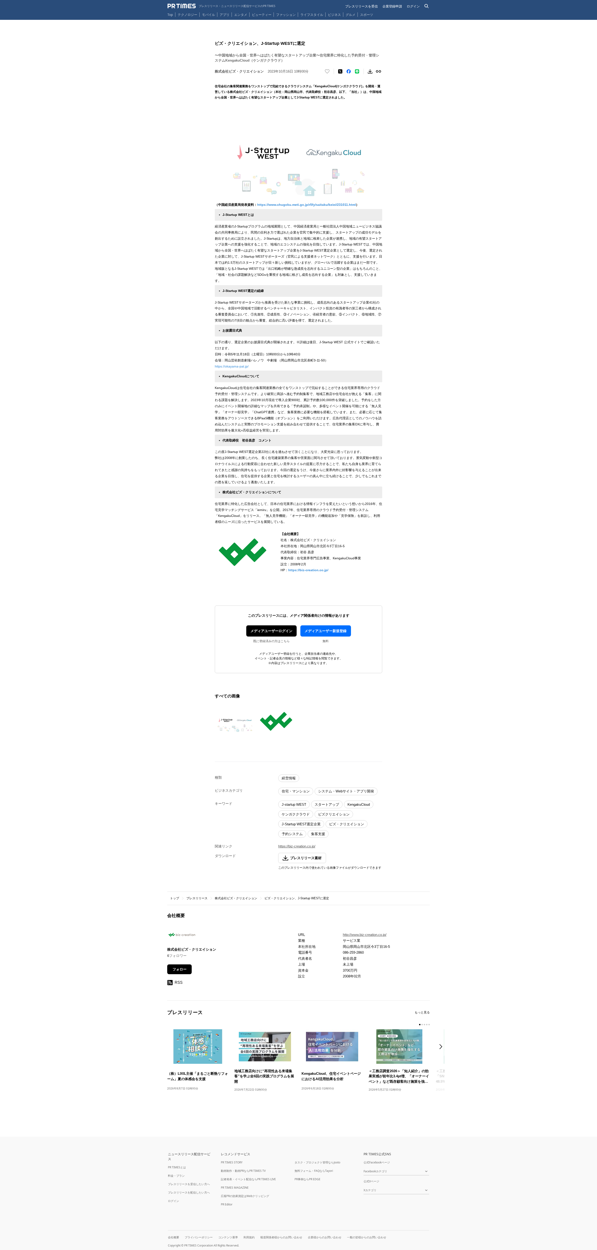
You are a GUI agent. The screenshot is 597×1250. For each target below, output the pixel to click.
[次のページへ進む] (442, 1047)
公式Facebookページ (377, 1162)
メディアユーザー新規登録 (326, 631)
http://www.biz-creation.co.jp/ (364, 935)
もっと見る (422, 1012)
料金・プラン (176, 1176)
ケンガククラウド (296, 814)
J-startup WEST (294, 804)
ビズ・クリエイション (346, 824)
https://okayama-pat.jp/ (232, 366)
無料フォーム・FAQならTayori (314, 1171)
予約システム (292, 834)
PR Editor (227, 1204)
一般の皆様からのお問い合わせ (366, 1237)
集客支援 (318, 834)
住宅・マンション (296, 791)
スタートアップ (327, 804)
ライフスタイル (311, 14)
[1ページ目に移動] (419, 1024)
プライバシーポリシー (199, 1237)
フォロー (180, 969)
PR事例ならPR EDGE (307, 1179)
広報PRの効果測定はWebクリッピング (245, 1196)
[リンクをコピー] (378, 71)
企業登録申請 (392, 6)
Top (170, 14)
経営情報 (289, 778)
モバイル (208, 14)
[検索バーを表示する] (426, 6)
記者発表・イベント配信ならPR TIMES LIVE (248, 1179)
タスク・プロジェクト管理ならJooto (317, 1162)
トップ (174, 898)
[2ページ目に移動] (422, 1024)
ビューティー (261, 14)
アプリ (224, 14)
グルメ (350, 14)
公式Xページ (371, 1181)
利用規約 (249, 1237)
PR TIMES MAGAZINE (235, 1188)
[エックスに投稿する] (340, 71)
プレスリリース (197, 898)
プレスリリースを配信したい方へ (189, 1192)
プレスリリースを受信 (361, 6)
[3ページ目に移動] (424, 1024)
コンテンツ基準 (228, 1237)
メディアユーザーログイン (271, 631)
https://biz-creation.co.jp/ (308, 570)
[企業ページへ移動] (181, 936)
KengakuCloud (358, 804)
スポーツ (366, 14)
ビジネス (334, 14)
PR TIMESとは (177, 1167)
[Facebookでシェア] (348, 71)
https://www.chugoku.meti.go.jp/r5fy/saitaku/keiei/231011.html (306, 205)
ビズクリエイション (334, 814)
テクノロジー (187, 14)
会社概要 (173, 1237)
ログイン (413, 6)
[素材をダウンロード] (370, 71)
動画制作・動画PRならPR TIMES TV (243, 1171)
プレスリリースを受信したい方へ (189, 1184)
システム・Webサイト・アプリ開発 (346, 791)
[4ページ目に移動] (426, 1024)
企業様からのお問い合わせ (324, 1237)
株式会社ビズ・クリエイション (236, 898)
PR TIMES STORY (232, 1162)
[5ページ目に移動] (429, 1024)
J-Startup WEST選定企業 (301, 824)
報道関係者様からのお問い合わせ (281, 1237)
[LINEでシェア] (357, 71)
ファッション (286, 14)
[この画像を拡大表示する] (235, 721)
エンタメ (240, 14)
